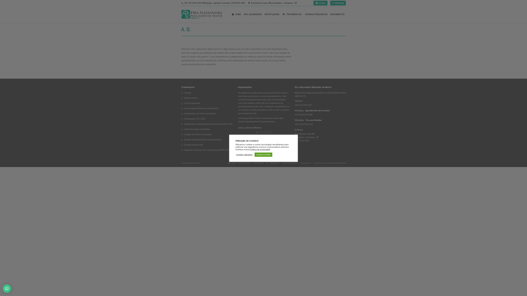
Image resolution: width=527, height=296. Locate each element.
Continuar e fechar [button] (263, 155)
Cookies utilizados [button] (244, 154)
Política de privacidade (260, 149)
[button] (7, 288)
